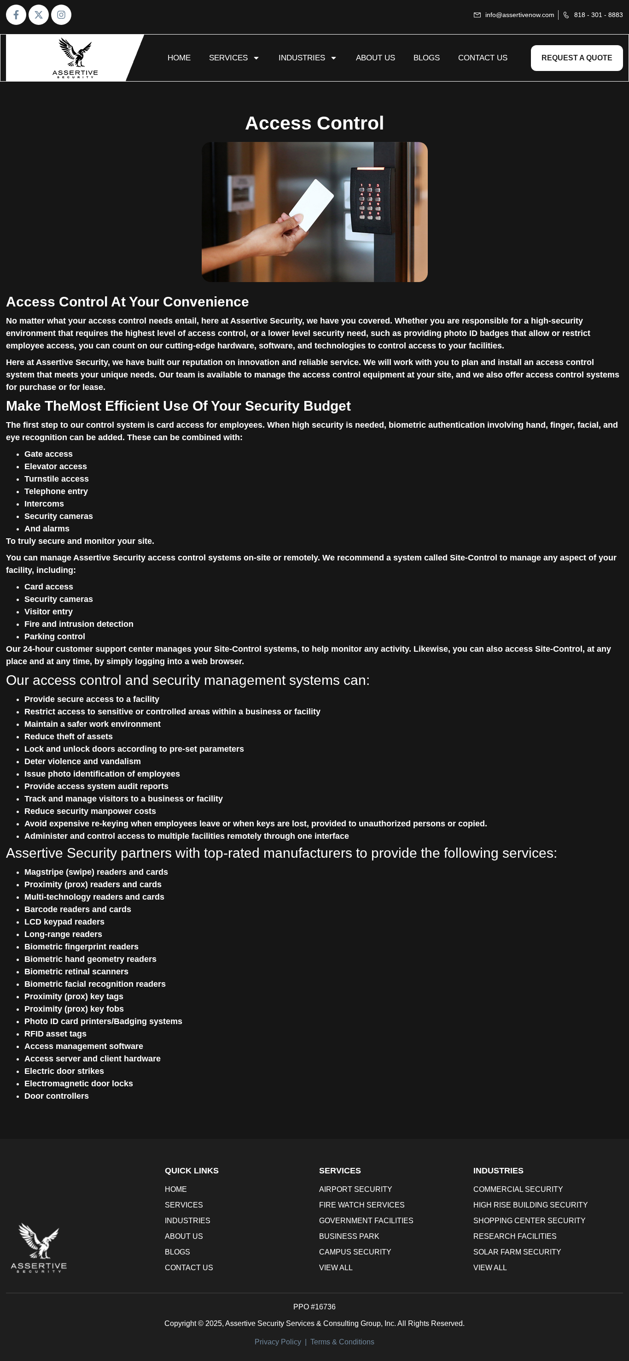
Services (228, 57)
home (179, 57)
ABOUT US (375, 57)
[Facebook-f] (16, 15)
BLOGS (427, 57)
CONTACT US (482, 57)
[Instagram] (61, 15)
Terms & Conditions (342, 1342)
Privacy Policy (278, 1342)
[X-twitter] (39, 15)
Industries (302, 57)
